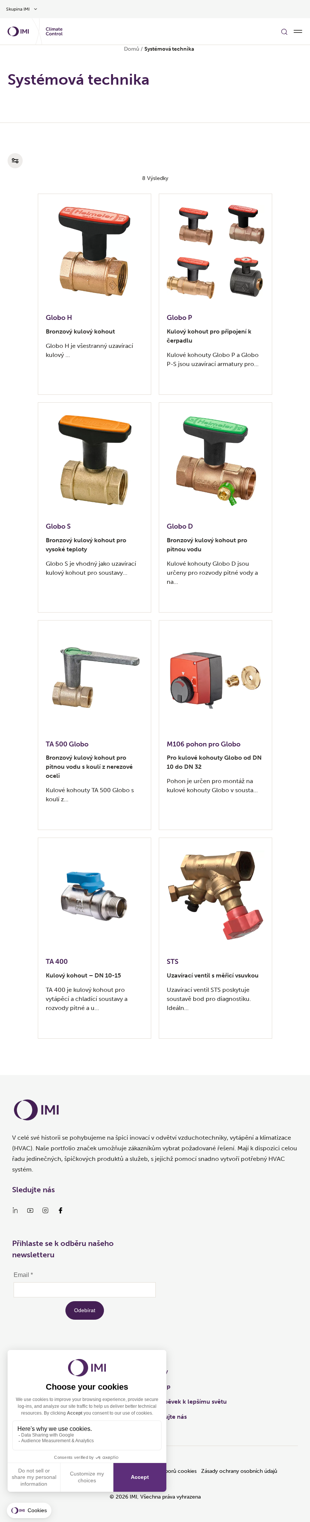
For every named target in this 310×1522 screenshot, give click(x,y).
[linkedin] (15, 1210)
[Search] (284, 31)
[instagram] (45, 1210)
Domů (131, 49)
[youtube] (30, 1210)
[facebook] (60, 1210)
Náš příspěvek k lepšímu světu (184, 1401)
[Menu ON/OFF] (297, 31)
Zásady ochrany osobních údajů (239, 1471)
